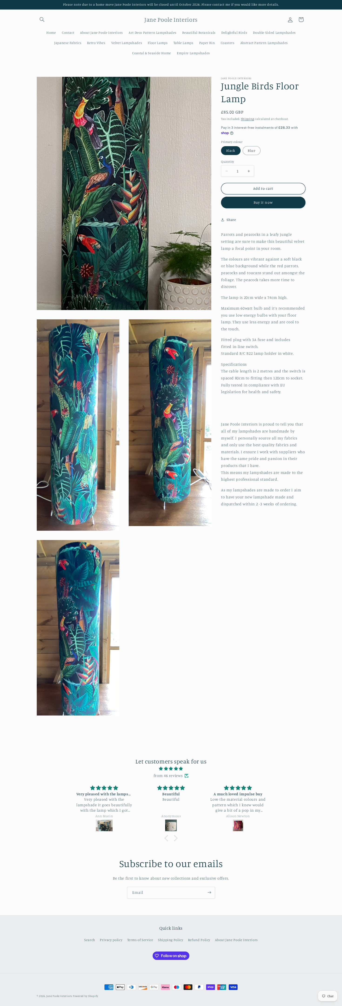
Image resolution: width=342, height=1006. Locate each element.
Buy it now (263, 202)
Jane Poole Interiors (59, 996)
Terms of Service (140, 940)
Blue (251, 150)
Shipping (247, 119)
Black (230, 150)
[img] (171, 768)
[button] (42, 19)
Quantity (227, 161)
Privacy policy (111, 940)
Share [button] (231, 220)
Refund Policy (199, 940)
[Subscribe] (209, 892)
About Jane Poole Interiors (236, 940)
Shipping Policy (170, 940)
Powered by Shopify (85, 996)
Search (89, 940)
